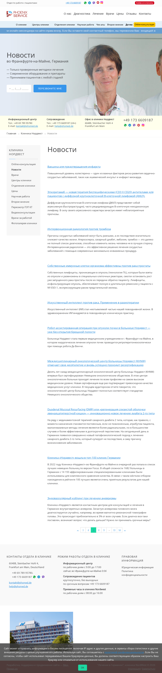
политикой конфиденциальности (124, 652)
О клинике (21, 24)
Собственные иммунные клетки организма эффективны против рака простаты (98, 266)
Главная (11, 133)
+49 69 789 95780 (22, 572)
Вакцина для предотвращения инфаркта (73, 166)
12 (119, 530)
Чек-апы (100, 24)
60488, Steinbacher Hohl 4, (26, 565)
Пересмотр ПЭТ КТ (21, 207)
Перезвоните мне (50, 88)
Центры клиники (21, 180)
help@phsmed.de (64, 126)
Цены (120, 13)
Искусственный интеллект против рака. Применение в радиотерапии (93, 302)
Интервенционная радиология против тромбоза (79, 229)
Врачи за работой (21, 217)
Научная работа (85, 24)
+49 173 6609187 (73, 2)
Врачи (15, 174)
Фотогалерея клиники (24, 223)
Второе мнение (115, 24)
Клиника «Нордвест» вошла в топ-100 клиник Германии (84, 457)
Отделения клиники (23, 185)
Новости (16, 169)
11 (114, 530)
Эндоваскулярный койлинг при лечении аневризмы (81, 498)
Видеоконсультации (23, 212)
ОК (82, 667)
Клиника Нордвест (32, 133)
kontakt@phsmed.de (27, 126)
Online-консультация (23, 164)
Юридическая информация (137, 567)
